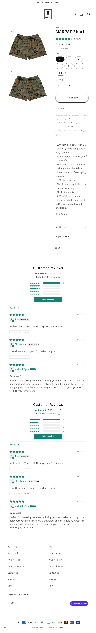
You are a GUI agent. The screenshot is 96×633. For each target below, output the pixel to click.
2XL (79, 66)
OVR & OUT (43, 627)
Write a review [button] (48, 299)
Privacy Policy (14, 559)
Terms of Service (16, 566)
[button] (6, 14)
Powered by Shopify (56, 627)
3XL (60, 72)
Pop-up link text (63, 236)
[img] (16, 314)
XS (60, 59)
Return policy (14, 553)
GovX (10, 585)
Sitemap (12, 579)
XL (69, 66)
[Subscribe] (59, 602)
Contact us (13, 572)
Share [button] (61, 247)
